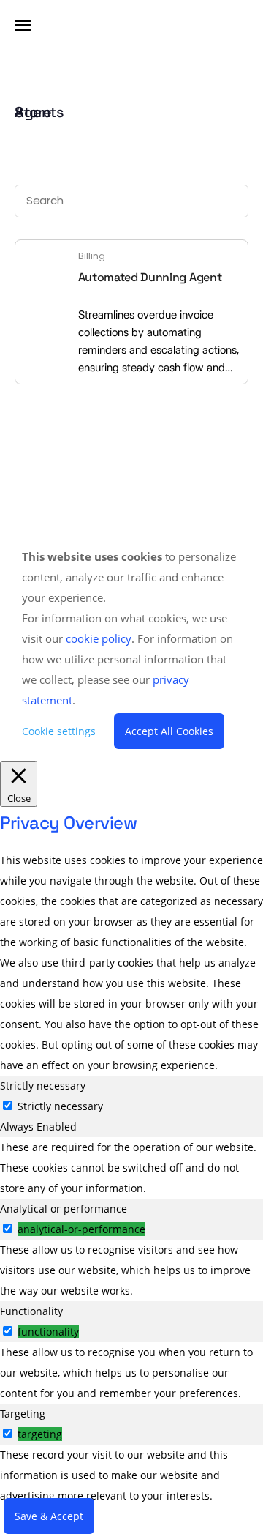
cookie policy (99, 638)
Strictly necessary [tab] (42, 1085)
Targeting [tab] (22, 1414)
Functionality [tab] (31, 1311)
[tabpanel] (131, 1168)
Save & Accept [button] (49, 1516)
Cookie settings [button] (59, 731)
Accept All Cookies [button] (169, 731)
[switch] (7, 1228)
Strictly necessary (60, 1106)
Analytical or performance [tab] (63, 1208)
